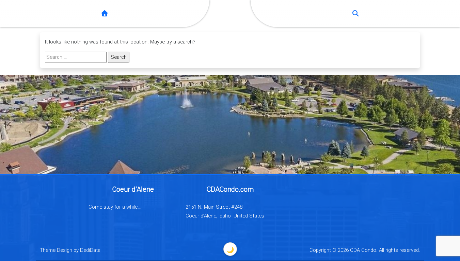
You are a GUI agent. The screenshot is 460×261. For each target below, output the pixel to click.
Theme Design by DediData (70, 250)
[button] (355, 13)
